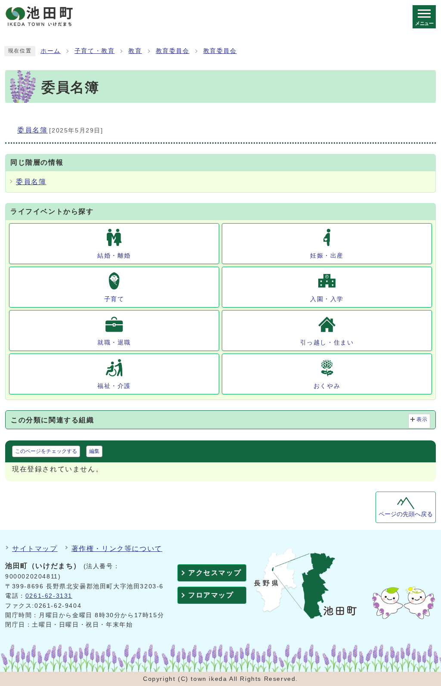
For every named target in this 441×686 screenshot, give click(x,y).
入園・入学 (327, 298)
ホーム (50, 51)
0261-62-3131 (48, 596)
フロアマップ (211, 595)
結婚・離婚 (114, 255)
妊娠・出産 (327, 255)
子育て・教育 (95, 51)
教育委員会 (172, 51)
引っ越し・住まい (327, 342)
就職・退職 (114, 342)
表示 (422, 419)
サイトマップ (35, 548)
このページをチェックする (46, 451)
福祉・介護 (114, 385)
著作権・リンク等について (116, 548)
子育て (114, 298)
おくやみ (327, 385)
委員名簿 (31, 181)
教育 (135, 51)
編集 (94, 451)
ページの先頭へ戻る (406, 514)
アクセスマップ (214, 572)
